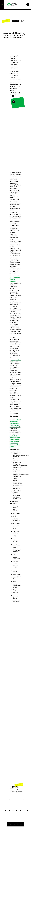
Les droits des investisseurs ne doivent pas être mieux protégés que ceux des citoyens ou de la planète (15, 441)
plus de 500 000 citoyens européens (15, 279)
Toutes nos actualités (15, 824)
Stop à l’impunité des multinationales (15, 421)
